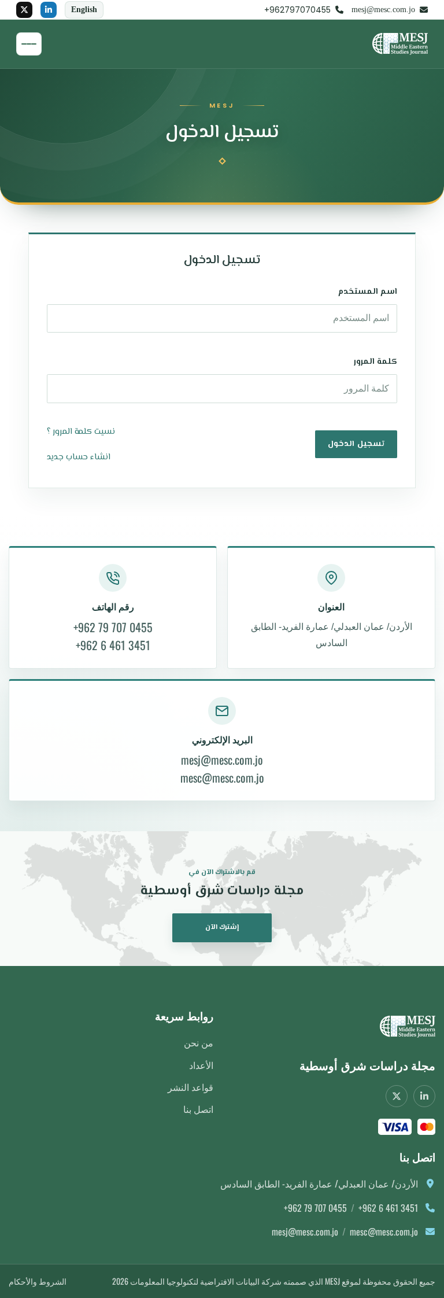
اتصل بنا (198, 1109)
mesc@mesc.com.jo (222, 777)
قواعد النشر (190, 1087)
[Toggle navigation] (29, 44)
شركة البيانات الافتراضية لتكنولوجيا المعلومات (206, 1281)
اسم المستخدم (367, 292)
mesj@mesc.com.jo (222, 759)
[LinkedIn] (48, 10)
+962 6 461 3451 (113, 645)
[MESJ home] (403, 1027)
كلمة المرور (375, 362)
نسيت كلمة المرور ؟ (81, 431)
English (84, 9)
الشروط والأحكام (37, 1281)
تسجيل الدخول (356, 444)
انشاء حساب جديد (78, 457)
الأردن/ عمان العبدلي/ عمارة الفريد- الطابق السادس (331, 635)
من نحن (198, 1042)
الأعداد (201, 1065)
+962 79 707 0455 (113, 627)
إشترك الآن (222, 927)
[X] (24, 10)
